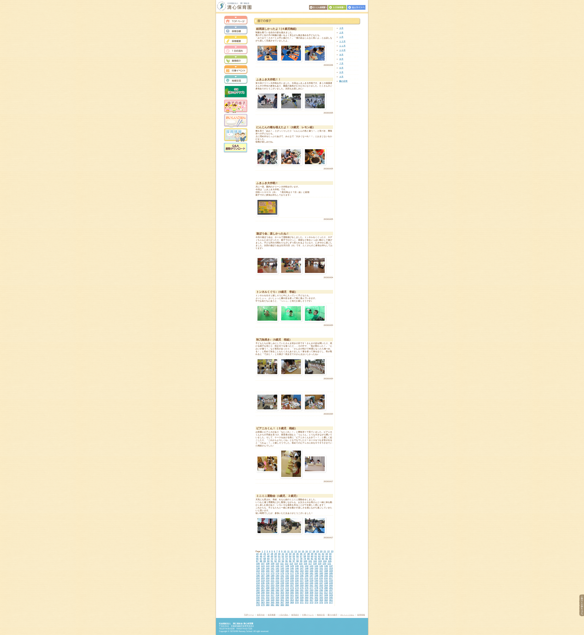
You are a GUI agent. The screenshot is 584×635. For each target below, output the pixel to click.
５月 (341, 72)
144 (287, 568)
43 (326, 554)
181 (311, 573)
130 (297, 566)
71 (275, 558)
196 (306, 575)
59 (308, 556)
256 (287, 585)
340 (306, 597)
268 (267, 588)
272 (287, 588)
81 (312, 558)
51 (279, 556)
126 (277, 566)
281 (331, 588)
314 (258, 595)
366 (277, 602)
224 (287, 580)
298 (258, 592)
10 (285, 551)
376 (326, 602)
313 (331, 592)
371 (302, 602)
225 (292, 580)
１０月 (342, 50)
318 (277, 595)
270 (277, 588)
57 (301, 556)
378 (258, 605)
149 (311, 568)
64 (326, 556)
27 (268, 554)
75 (290, 558)
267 (263, 588)
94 (283, 561)
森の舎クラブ (236, 91)
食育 (236, 60)
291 (302, 590)
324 (306, 595)
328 (326, 595)
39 (312, 554)
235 (263, 583)
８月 (341, 59)
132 (306, 566)
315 (263, 595)
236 (267, 583)
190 (277, 575)
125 (272, 566)
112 (286, 563)
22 (328, 551)
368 (287, 602)
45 (257, 556)
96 (290, 561)
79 (305, 558)
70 (272, 558)
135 (321, 566)
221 (272, 580)
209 (292, 578)
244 (306, 583)
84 (323, 558)
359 (321, 600)
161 (292, 571)
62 (319, 556)
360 (326, 600)
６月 (341, 68)
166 (316, 571)
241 (292, 583)
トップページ (236, 20)
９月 (341, 54)
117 (310, 563)
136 (326, 566)
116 (305, 563)
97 (294, 561)
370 (297, 602)
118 (315, 563)
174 (277, 573)
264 (326, 585)
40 (316, 554)
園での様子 (236, 106)
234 (258, 583)
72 (279, 558)
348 (267, 600)
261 (311, 585)
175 (282, 573)
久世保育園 (337, 7)
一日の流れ (236, 50)
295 (321, 590)
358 (316, 600)
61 (316, 556)
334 (277, 597)
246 (316, 583)
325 (311, 595)
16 (306, 551)
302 (277, 592)
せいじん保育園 (318, 7)
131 (302, 566)
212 (306, 578)
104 (325, 561)
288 (287, 590)
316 (267, 595)
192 (287, 575)
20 (321, 551)
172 (267, 573)
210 (297, 578)
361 (331, 600)
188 (267, 575)
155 (263, 571)
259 (302, 585)
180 (306, 573)
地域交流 (236, 79)
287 (282, 590)
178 (297, 573)
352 (287, 600)
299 (263, 592)
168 (326, 571)
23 (332, 551)
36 (301, 554)
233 (331, 580)
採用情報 (236, 135)
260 (306, 585)
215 (321, 578)
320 (287, 595)
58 (305, 556)
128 (287, 566)
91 (272, 561)
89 (264, 561)
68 (264, 558)
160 (287, 571)
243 (302, 583)
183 (321, 573)
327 (321, 595)
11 (288, 551)
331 (263, 597)
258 (297, 585)
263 (321, 585)
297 (331, 590)
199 (321, 575)
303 (282, 592)
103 (320, 561)
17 (310, 551)
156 (267, 571)
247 (321, 583)
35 (297, 554)
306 (297, 592)
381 (272, 605)
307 (302, 592)
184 (326, 573)
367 (282, 602)
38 (308, 554)
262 (316, 585)
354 (297, 600)
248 (326, 583)
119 (319, 563)
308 (306, 592)
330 (258, 597)
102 (315, 561)
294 (316, 590)
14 (299, 551)
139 (263, 568)
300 (267, 592)
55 (294, 556)
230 (316, 580)
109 (272, 563)
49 (272, 556)
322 (297, 595)
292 (306, 590)
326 (316, 595)
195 (302, 575)
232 (326, 580)
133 (311, 566)
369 (292, 602)
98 (297, 561)
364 (267, 602)
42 (323, 554)
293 (311, 590)
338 (297, 597)
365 (272, 602)
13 (295, 551)
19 (317, 551)
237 (272, 583)
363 (263, 602)
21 (325, 551)
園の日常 (343, 81)
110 (277, 563)
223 (282, 580)
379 (263, 605)
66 (257, 558)
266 (258, 588)
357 (311, 600)
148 (306, 568)
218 (258, 580)
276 (306, 588)
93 (279, 561)
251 (263, 585)
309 (311, 592)
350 (277, 600)
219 (263, 580)
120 (324, 563)
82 (316, 558)
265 (331, 585)
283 (263, 590)
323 (302, 595)
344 (326, 597)
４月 (341, 76)
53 (286, 556)
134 (316, 566)
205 (272, 578)
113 (291, 563)
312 (326, 592)
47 (264, 556)
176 (287, 573)
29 (275, 554)
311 (321, 592)
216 (326, 578)
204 (267, 578)
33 (290, 554)
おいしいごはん (236, 120)
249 (331, 583)
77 (297, 558)
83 (319, 558)
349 (272, 600)
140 (267, 568)
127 (282, 566)
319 (282, 595)
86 (330, 558)
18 (314, 551)
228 (306, 580)
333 (272, 597)
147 (302, 568)
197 (311, 575)
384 (287, 605)
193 (292, 575)
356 (306, 600)
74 (286, 558)
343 (321, 597)
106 (258, 563)
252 (267, 585)
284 (267, 590)
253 (272, 585)
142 (277, 568)
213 (311, 578)
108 (267, 563)
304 (287, 592)
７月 (341, 63)
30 (279, 554)
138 (258, 568)
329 (331, 595)
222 (277, 580)
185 (331, 573)
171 (263, 573)
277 (311, 588)
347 (263, 600)
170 (258, 573)
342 (316, 597)
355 (302, 600)
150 (316, 568)
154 (258, 571)
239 (282, 583)
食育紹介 (295, 615)
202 (258, 578)
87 (257, 561)
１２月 (342, 41)
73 (283, 558)
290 (297, 590)
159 (282, 571)
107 (263, 563)
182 (316, 573)
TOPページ (249, 615)
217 (331, 578)
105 (330, 561)
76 (294, 558)
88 (261, 561)
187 (263, 575)
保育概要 (236, 40)
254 (277, 585)
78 (301, 558)
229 (311, 580)
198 (316, 575)
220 (267, 580)
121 (329, 563)
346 (258, 600)
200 (326, 575)
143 (282, 568)
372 (306, 602)
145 (292, 568)
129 (292, 566)
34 (294, 554)
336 (287, 597)
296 (326, 590)
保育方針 (236, 30)
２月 (341, 32)
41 (319, 554)
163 (302, 571)
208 (287, 578)
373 (311, 602)
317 (272, 595)
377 (331, 602)
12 (292, 551)
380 (267, 605)
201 (331, 575)
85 (326, 558)
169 (331, 571)
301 (272, 592)
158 (277, 571)
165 (311, 571)
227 (302, 580)
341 (311, 597)
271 (282, 588)
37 (305, 554)
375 (321, 602)
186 (258, 575)
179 (302, 573)
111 (282, 563)
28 (272, 554)
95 (286, 561)
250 (258, 585)
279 (321, 588)
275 (302, 588)
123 (263, 566)
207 (282, 578)
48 (268, 556)
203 (263, 578)
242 (297, 583)
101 (310, 561)
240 (287, 583)
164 (306, 571)
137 (331, 566)
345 (331, 597)
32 (286, 554)
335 (282, 597)
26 (264, 554)
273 (292, 588)
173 (272, 573)
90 (268, 561)
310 (316, 592)
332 (267, 597)
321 (292, 595)
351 (282, 600)
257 (292, 585)
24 (257, 554)
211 (301, 578)
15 (303, 551)
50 (275, 556)
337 (292, 597)
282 (258, 590)
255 (282, 585)
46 (261, 556)
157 (272, 571)
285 (272, 590)
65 (330, 556)
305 (292, 592)
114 (296, 563)
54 (290, 556)
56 (297, 556)
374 (316, 602)
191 (282, 575)
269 (272, 588)
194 (297, 575)
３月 (341, 28)
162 (297, 571)
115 (300, 563)
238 (277, 583)
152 (326, 568)
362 (258, 602)
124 (267, 566)
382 (277, 605)
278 (316, 588)
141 (272, 568)
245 (311, 583)
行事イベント (236, 70)
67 (261, 558)
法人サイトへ (356, 7)
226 (297, 580)
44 (330, 554)
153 (331, 568)
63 (323, 556)
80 (308, 558)
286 (277, 590)
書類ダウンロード (236, 147)
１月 (341, 37)
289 (292, 590)
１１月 (342, 46)
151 (321, 568)
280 (326, 588)
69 (268, 558)
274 (297, 588)
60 (312, 556)
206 (277, 578)
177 (292, 573)
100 (305, 561)
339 (302, 597)
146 (297, 568)
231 (321, 580)
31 (283, 554)
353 (292, 600)
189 (272, 575)
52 (283, 556)
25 (261, 554)
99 (301, 561)
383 (282, 605)
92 (275, 561)
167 (321, 571)
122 (258, 566)
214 (316, 578)
